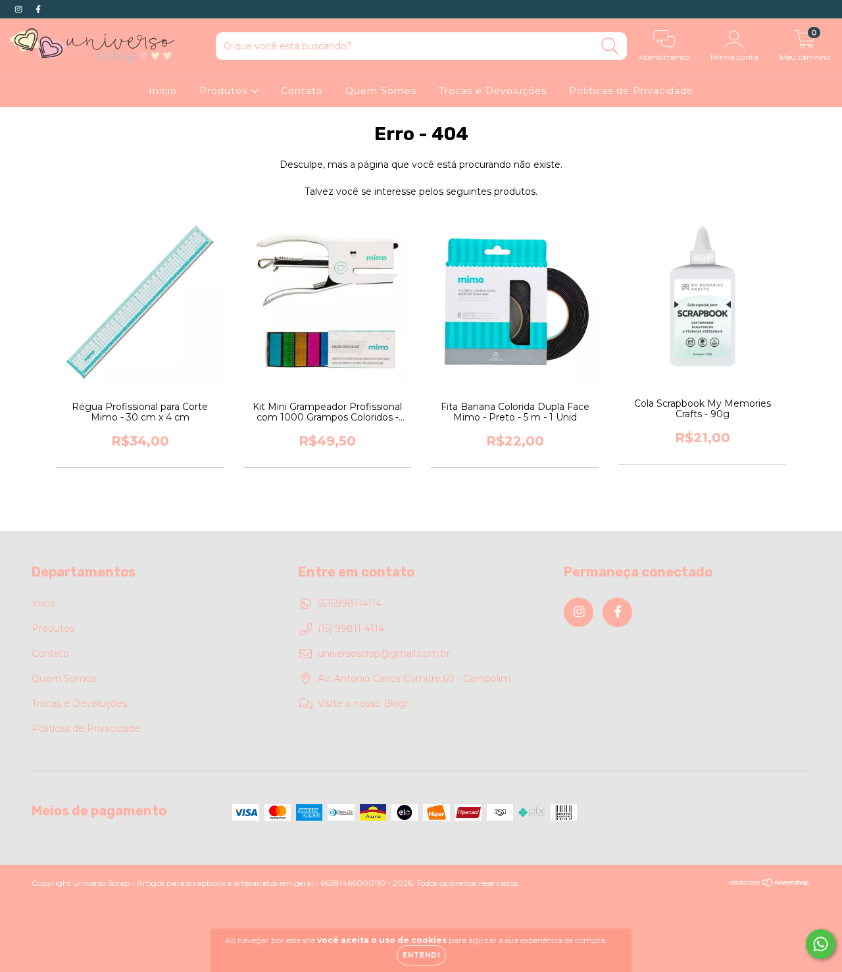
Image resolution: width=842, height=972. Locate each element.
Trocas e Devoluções (493, 91)
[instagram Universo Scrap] (20, 9)
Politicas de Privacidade (631, 91)
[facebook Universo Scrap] (38, 9)
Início (163, 91)
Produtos (225, 91)
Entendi (421, 955)
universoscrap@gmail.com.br (384, 653)
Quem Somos (380, 91)
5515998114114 (350, 603)
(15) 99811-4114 (351, 628)
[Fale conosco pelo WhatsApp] (820, 944)
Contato (302, 91)
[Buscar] (610, 46)
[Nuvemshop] (769, 884)
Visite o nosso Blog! (362, 703)
